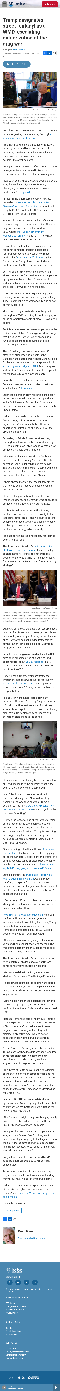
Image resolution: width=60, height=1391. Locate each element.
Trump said (23, 192)
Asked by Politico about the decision (23, 914)
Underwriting (11, 1334)
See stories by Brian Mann (32, 1238)
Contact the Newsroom (16, 1355)
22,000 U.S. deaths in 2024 (17, 683)
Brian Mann (19, 49)
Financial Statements (15, 1309)
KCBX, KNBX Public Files (16, 1306)
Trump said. (27, 388)
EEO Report (11, 1303)
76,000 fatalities (34, 661)
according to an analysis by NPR (20, 366)
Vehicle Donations (13, 1331)
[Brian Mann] (9, 1235)
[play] (4, 1387)
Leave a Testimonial (14, 1358)
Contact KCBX (12, 1348)
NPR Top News (12, 1210)
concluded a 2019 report (30, 257)
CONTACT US (11, 1343)
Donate (51, 4)
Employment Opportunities (17, 1352)
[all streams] (56, 1387)
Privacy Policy (12, 1313)
